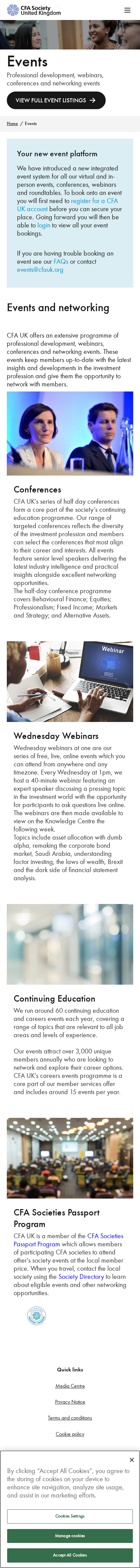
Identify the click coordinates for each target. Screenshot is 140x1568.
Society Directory (81, 1276)
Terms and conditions (70, 1417)
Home (12, 123)
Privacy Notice (70, 1402)
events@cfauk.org (40, 269)
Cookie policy (70, 1434)
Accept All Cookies (70, 1555)
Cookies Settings (70, 1516)
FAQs (61, 261)
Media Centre (70, 1386)
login (43, 225)
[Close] (131, 1459)
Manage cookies (70, 1536)
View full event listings (51, 100)
